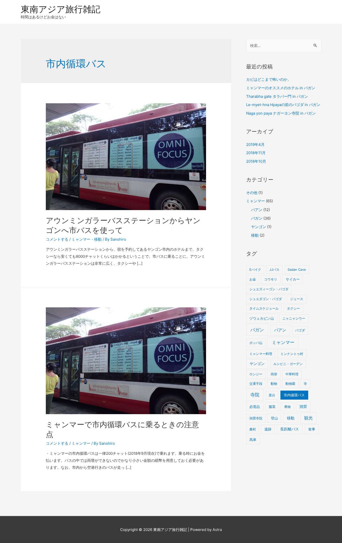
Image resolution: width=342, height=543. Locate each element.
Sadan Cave (297, 269)
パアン (256, 209)
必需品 (254, 407)
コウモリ (270, 279)
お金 (252, 279)
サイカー (293, 279)
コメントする (57, 239)
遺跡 (267, 429)
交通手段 (255, 384)
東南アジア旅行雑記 (60, 9)
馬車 (252, 440)
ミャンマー (81, 239)
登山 (274, 418)
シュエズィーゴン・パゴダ (268, 289)
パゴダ (300, 330)
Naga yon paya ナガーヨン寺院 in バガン (281, 113)
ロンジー (255, 374)
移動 (98, 239)
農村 (252, 429)
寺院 (254, 394)
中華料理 (291, 374)
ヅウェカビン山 (261, 318)
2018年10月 (256, 161)
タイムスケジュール (264, 308)
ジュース (296, 299)
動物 (274, 384)
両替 (274, 374)
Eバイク (255, 269)
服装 (272, 407)
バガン (256, 218)
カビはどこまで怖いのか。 (268, 79)
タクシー (293, 308)
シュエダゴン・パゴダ (265, 299)
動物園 (290, 384)
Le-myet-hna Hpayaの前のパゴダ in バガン (283, 104)
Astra (217, 529)
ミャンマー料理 (260, 354)
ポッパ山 (255, 343)
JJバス (274, 269)
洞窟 (303, 406)
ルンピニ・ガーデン (288, 364)
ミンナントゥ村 (291, 354)
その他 (251, 192)
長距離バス (289, 429)
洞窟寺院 (255, 418)
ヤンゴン (258, 226)
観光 (308, 417)
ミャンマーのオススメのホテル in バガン (280, 87)
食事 (311, 429)
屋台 (272, 395)
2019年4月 (255, 144)
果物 (287, 407)
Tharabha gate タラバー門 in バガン (277, 96)
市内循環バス (294, 395)
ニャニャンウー (293, 318)
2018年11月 (256, 152)
